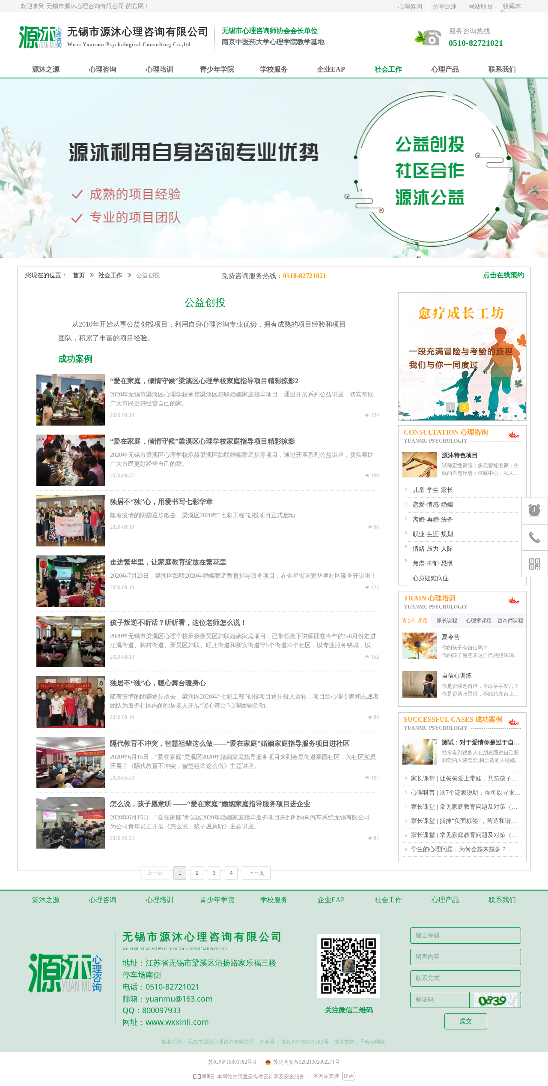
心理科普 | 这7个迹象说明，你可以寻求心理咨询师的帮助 (466, 792)
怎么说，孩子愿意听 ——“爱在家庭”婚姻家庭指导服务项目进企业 (210, 803)
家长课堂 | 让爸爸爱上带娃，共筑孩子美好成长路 (466, 778)
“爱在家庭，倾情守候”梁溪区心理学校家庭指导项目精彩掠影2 (204, 380)
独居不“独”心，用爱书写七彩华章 (161, 501)
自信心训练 (457, 675)
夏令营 (451, 637)
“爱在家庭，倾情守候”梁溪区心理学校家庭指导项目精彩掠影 (202, 441)
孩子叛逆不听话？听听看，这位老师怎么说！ (178, 622)
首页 (79, 275)
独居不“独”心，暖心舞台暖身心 (158, 683)
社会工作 (110, 275)
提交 (466, 1021)
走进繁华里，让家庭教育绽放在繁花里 (168, 562)
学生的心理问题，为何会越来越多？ (459, 849)
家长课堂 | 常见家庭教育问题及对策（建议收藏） (466, 807)
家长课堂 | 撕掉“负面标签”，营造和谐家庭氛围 (466, 821)
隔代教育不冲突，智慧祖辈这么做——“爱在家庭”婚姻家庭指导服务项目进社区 (230, 743)
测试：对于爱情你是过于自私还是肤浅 (481, 743)
